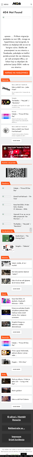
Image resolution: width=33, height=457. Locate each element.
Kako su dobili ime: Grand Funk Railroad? (20, 130)
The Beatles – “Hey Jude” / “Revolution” (22, 225)
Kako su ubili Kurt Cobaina (20, 399)
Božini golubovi (17, 390)
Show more (16, 140)
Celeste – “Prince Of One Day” (22, 189)
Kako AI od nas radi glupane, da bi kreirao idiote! (21, 281)
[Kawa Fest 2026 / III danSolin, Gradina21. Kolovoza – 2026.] (7, 206)
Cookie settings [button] (15, 454)
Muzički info (24, 85)
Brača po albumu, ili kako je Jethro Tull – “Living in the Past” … (21, 381)
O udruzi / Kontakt (16, 416)
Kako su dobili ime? (16, 85)
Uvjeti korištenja (16, 439)
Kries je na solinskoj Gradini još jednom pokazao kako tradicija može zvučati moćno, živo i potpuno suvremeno (21, 312)
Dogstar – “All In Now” (19, 362)
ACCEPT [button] (24, 454)
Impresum (16, 436)
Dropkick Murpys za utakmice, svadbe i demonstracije (18, 324)
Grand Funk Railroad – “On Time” (22, 197)
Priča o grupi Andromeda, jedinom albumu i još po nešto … (20, 353)
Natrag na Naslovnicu (16, 72)
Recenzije (14, 111)
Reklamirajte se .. (16, 428)
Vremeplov (14, 98)
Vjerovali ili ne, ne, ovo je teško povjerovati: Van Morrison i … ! (22, 216)
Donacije (16, 419)
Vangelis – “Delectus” (22, 246)
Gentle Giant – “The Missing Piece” (21, 237)
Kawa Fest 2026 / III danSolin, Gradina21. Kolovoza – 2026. (21, 207)
